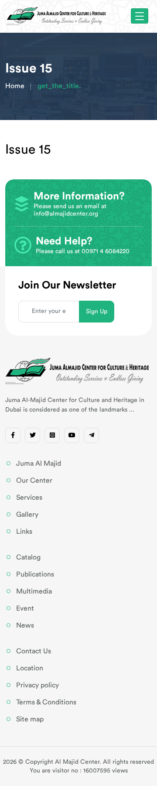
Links (24, 531)
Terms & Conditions (46, 702)
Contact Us (33, 651)
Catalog (28, 557)
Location (29, 668)
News (25, 625)
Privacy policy (37, 685)
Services (29, 497)
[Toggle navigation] (139, 16)
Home (14, 85)
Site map (30, 719)
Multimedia (34, 591)
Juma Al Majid (38, 463)
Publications (35, 574)
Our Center (34, 480)
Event (25, 608)
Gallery (27, 514)
